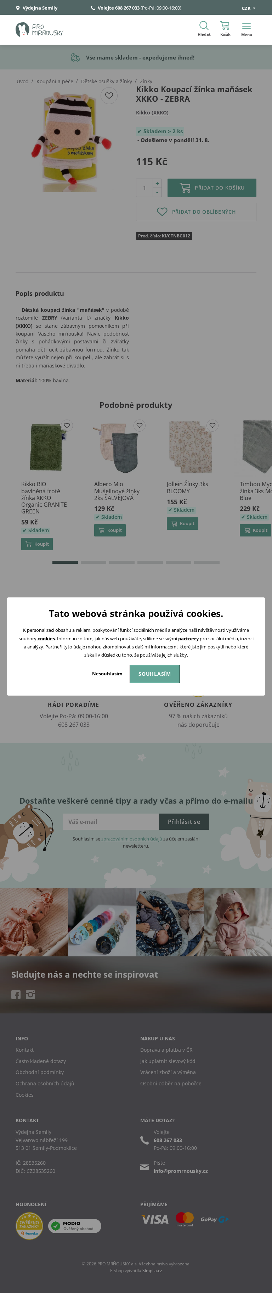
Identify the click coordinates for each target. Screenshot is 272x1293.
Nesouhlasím (107, 673)
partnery (188, 638)
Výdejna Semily (39, 8)
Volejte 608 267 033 (119, 8)
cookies (46, 638)
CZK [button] (247, 8)
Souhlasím (154, 673)
